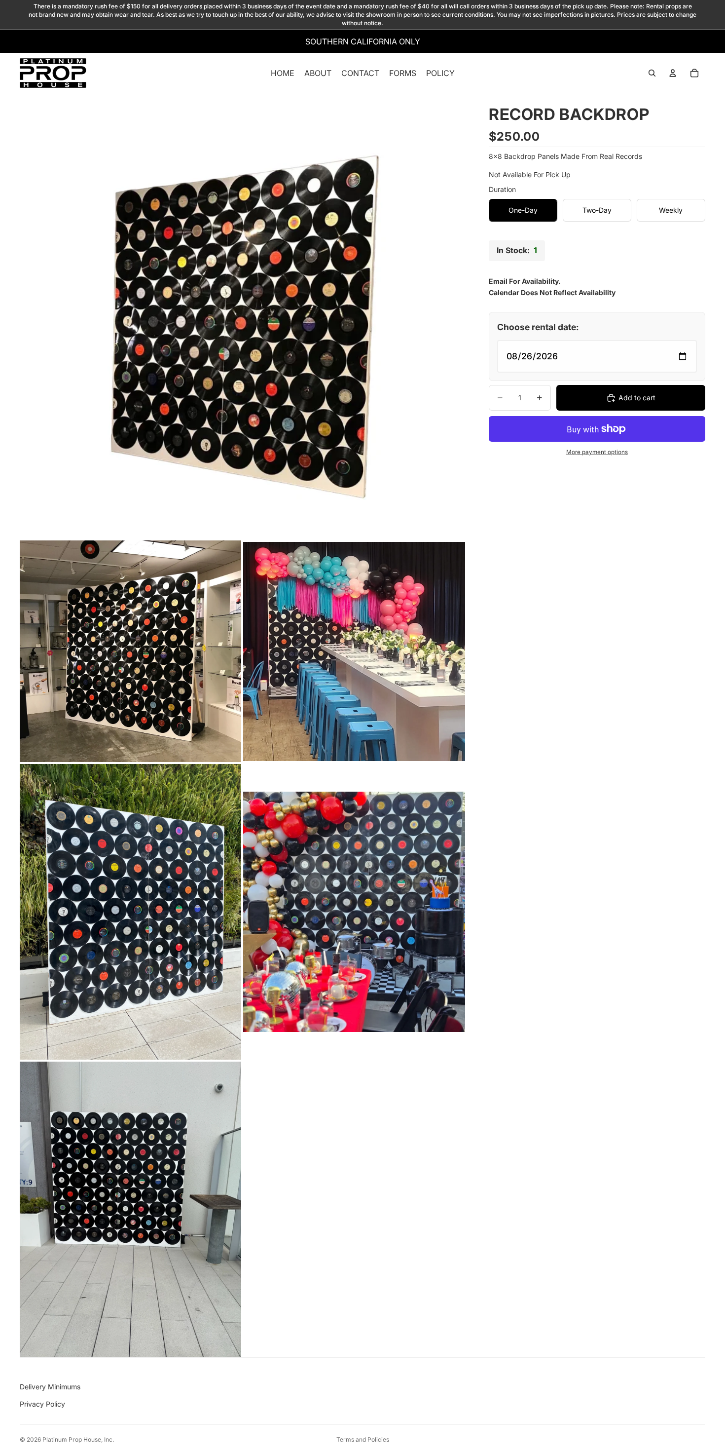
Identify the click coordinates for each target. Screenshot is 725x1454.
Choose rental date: (538, 327)
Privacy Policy (42, 1404)
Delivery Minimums (50, 1386)
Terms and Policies (362, 1439)
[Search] (652, 73)
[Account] (673, 73)
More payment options (597, 452)
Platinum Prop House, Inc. (78, 1439)
